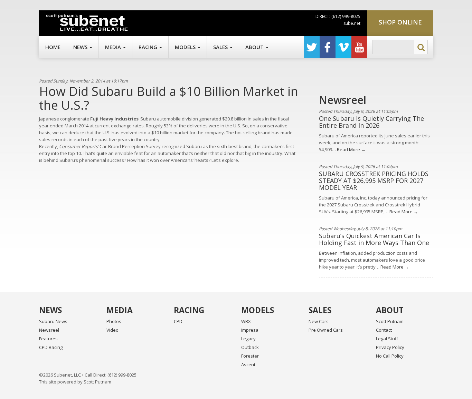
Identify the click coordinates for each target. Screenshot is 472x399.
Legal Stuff (387, 338)
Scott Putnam (390, 321)
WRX (246, 321)
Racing (149, 46)
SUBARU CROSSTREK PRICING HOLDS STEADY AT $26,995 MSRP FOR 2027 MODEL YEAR (373, 180)
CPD (178, 321)
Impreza (249, 330)
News (81, 46)
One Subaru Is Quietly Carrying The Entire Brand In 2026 (371, 121)
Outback (250, 347)
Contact (384, 330)
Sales (221, 46)
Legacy (248, 338)
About (255, 46)
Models (186, 46)
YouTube (359, 47)
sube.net (351, 23)
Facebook (328, 47)
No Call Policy (390, 356)
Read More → (351, 149)
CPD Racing (51, 347)
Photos (113, 321)
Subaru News (53, 321)
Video (112, 330)
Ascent (248, 364)
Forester (250, 356)
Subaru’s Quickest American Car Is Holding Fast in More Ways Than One (374, 239)
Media (113, 46)
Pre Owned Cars (326, 330)
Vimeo (343, 47)
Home (52, 46)
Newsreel (49, 330)
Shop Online (400, 22)
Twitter (312, 47)
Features (48, 338)
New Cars (319, 321)
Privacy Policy (390, 347)
